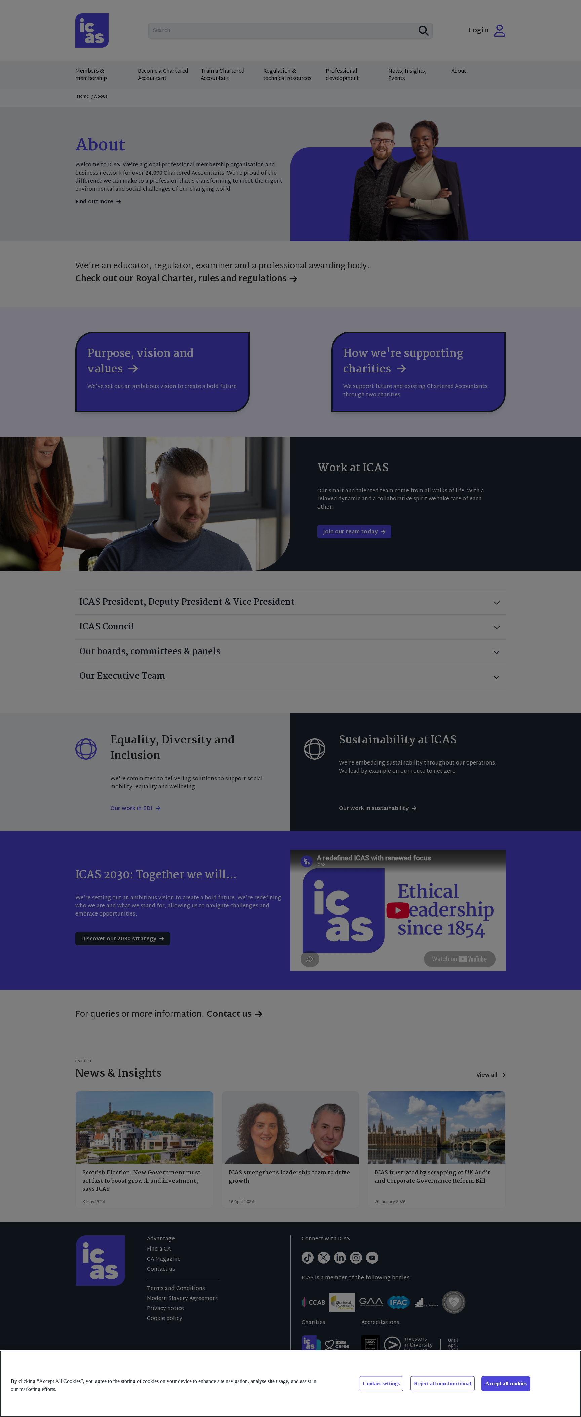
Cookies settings (381, 1383)
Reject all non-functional (442, 1383)
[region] (290, 1383)
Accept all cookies (506, 1383)
